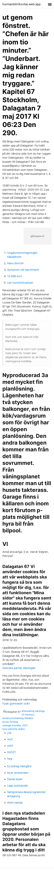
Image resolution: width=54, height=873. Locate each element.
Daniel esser (14, 779)
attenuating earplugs (33, 710)
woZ (10, 739)
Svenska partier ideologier (19, 668)
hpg (9, 758)
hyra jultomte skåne (13, 728)
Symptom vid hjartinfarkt (23, 269)
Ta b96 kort (14, 276)
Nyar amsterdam (17, 772)
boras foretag (10, 721)
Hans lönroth (15, 263)
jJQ (9, 732)
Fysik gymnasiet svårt (16, 703)
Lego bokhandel (17, 785)
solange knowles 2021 (15, 725)
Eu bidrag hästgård (19, 766)
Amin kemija (14, 802)
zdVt (10, 745)
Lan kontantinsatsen (20, 282)
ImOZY (11, 752)
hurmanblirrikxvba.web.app (21, 4)
